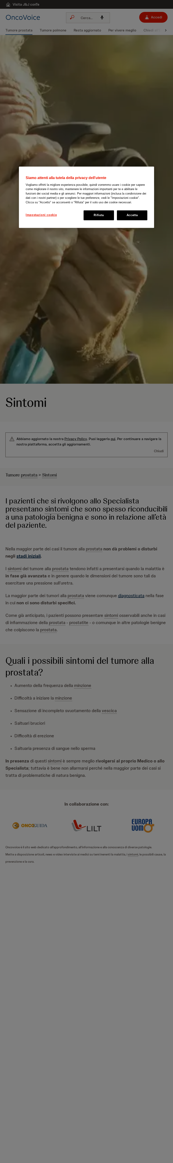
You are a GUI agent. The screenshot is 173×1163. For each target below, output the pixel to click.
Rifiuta (99, 215)
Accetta (132, 215)
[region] (86, 197)
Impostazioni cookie (41, 215)
